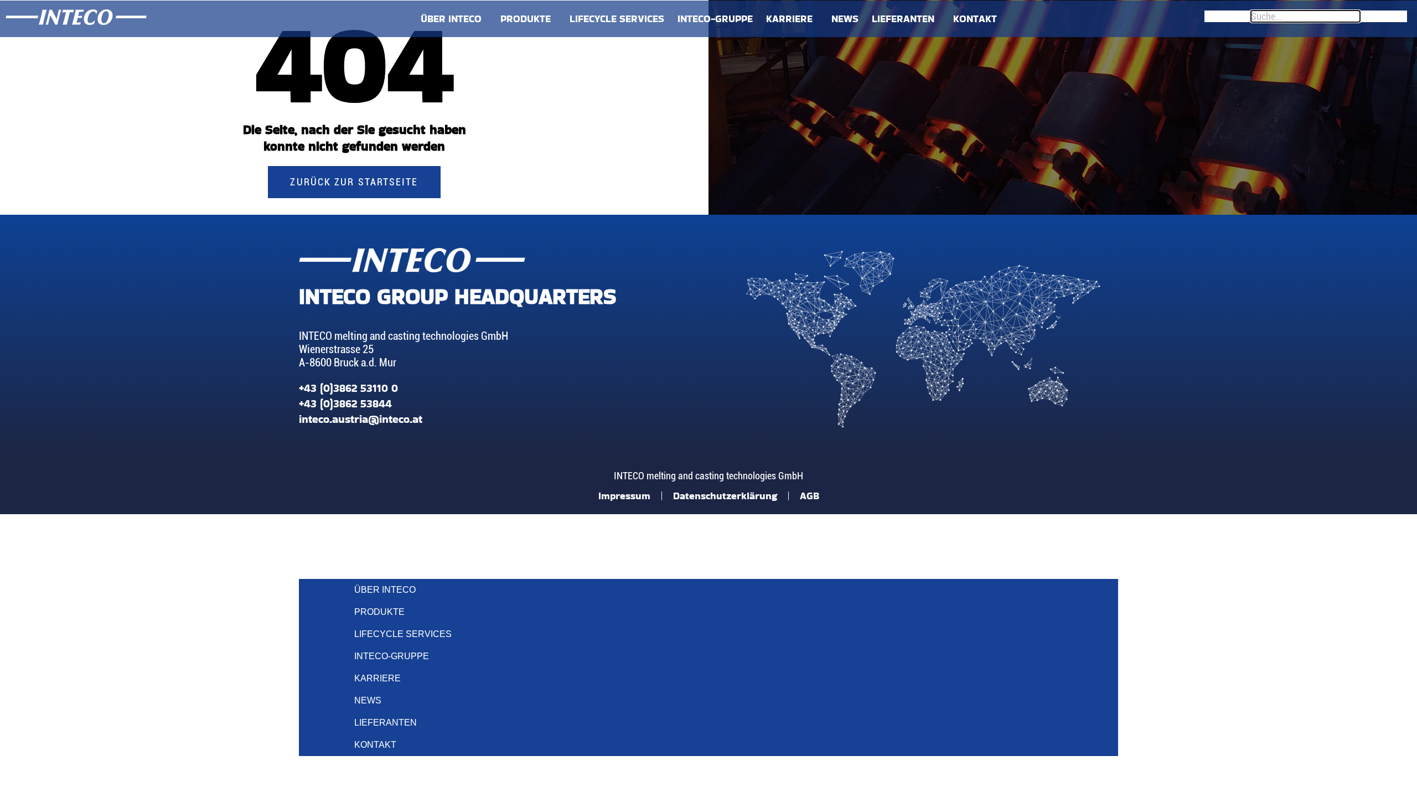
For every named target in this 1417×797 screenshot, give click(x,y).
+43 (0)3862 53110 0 (348, 388)
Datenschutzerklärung (725, 496)
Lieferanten (903, 18)
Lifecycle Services (617, 18)
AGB (809, 496)
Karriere (789, 18)
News (845, 18)
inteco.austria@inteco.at (360, 419)
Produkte (525, 18)
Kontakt (975, 18)
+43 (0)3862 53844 (345, 403)
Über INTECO (451, 18)
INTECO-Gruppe (715, 18)
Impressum (624, 496)
